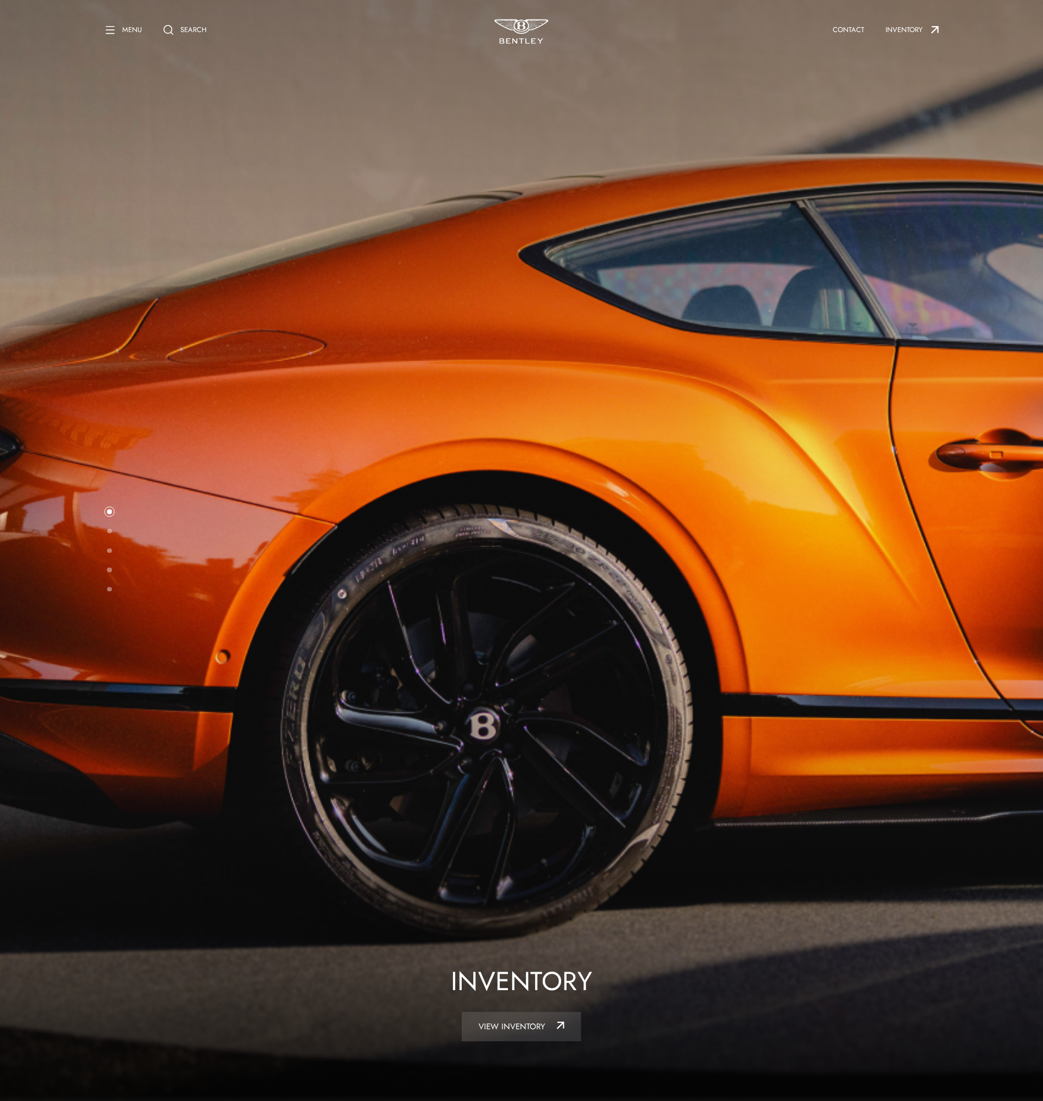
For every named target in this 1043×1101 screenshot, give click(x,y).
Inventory (903, 29)
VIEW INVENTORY (513, 1027)
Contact (848, 29)
